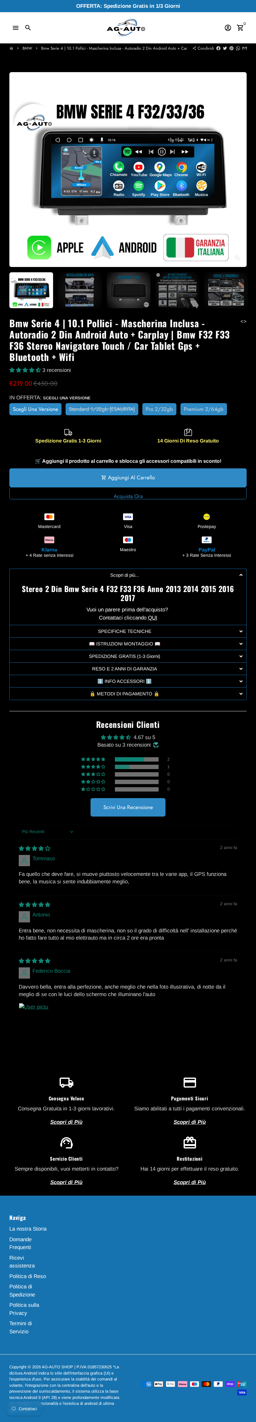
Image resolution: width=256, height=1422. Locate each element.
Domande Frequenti (20, 1244)
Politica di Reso (27, 1276)
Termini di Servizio (20, 1328)
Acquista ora (128, 495)
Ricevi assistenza (22, 1262)
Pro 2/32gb (159, 409)
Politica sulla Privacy (24, 1309)
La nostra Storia (28, 1229)
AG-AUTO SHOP (57, 1367)
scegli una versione (35, 409)
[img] (34, 849)
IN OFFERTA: (50, 398)
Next (238, 170)
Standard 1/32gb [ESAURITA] (102, 409)
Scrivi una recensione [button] (128, 807)
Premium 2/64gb (204, 409)
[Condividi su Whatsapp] (238, 48)
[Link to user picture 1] (34, 1018)
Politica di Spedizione (22, 1291)
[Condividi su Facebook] (218, 48)
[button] (25, 370)
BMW (27, 48)
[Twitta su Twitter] (225, 48)
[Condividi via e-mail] (245, 48)
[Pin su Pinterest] (231, 48)
